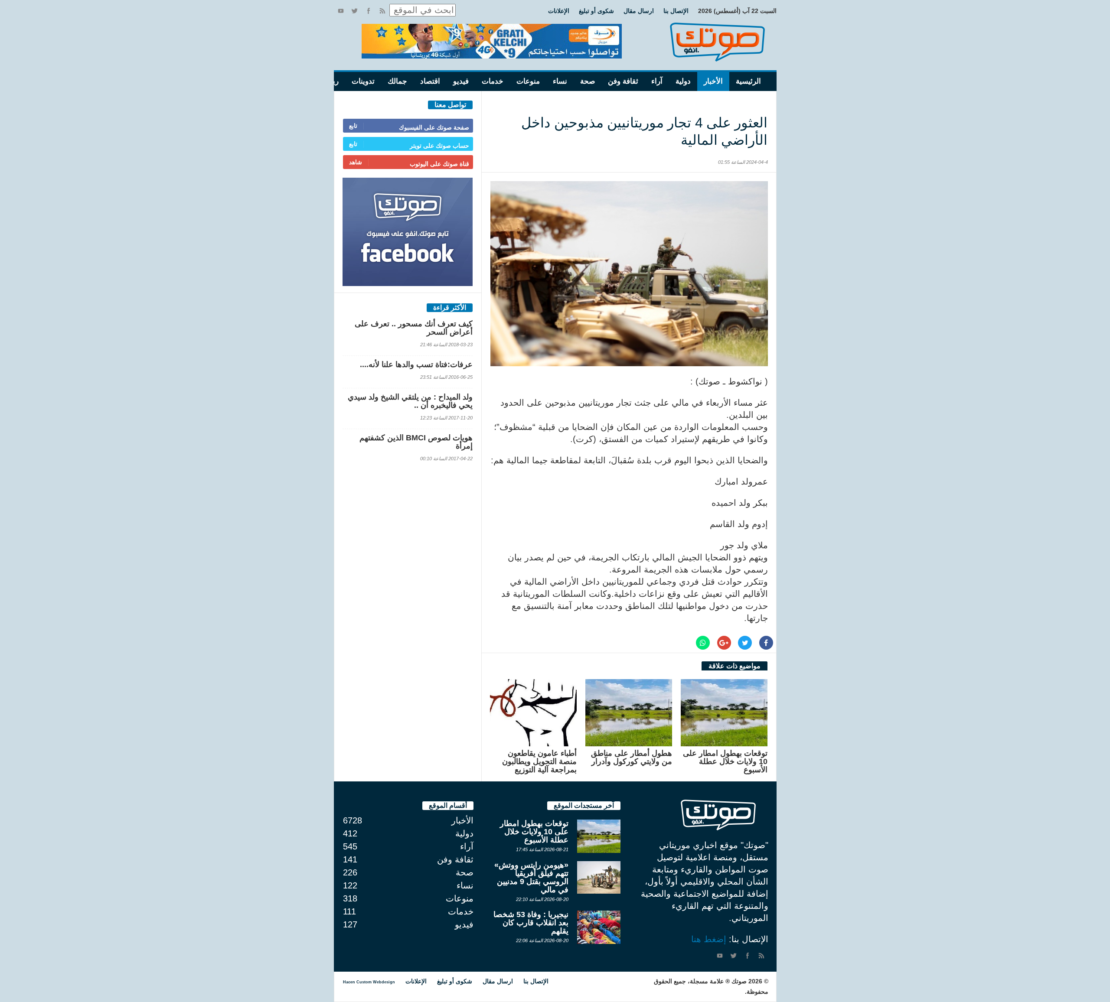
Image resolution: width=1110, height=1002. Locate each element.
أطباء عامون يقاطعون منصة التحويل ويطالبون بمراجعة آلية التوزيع (539, 761)
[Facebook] (368, 11)
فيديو (461, 81)
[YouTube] (341, 11)
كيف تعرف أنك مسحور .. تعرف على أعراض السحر (414, 327)
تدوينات (363, 81)
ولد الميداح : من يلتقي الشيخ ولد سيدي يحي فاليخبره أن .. (410, 401)
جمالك (397, 81)
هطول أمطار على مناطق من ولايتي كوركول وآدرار (631, 757)
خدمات (492, 81)
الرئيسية (748, 81)
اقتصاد (430, 81)
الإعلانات (558, 10)
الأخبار (713, 81)
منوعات (528, 81)
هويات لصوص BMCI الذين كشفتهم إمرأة (416, 441)
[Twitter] (355, 11)
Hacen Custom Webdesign (369, 982)
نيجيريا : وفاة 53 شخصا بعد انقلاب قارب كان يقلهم (530, 922)
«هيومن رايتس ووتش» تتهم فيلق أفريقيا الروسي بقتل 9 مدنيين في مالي (531, 877)
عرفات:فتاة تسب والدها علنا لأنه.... (416, 364)
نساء (560, 81)
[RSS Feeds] (382, 11)
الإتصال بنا (676, 10)
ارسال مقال (639, 10)
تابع (353, 125)
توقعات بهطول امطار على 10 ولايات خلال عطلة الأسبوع (725, 761)
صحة (587, 81)
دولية (683, 81)
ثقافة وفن (623, 81)
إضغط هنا (708, 939)
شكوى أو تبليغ (596, 10)
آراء (657, 81)
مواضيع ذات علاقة (734, 666)
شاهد (355, 162)
